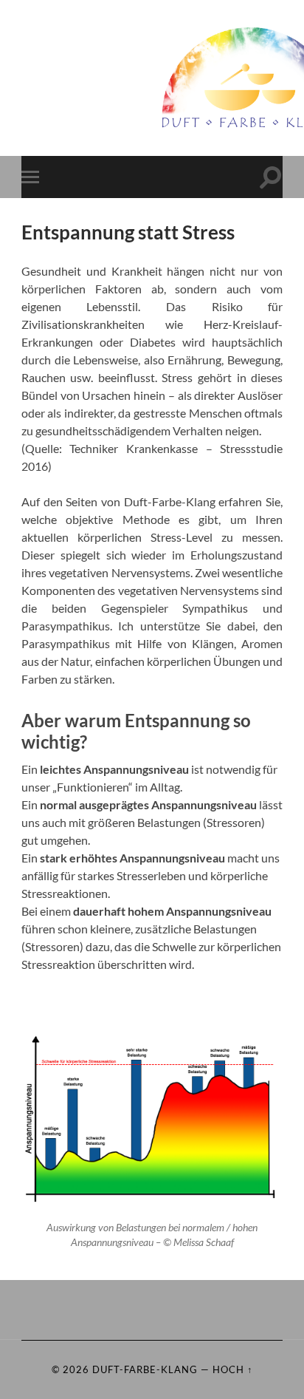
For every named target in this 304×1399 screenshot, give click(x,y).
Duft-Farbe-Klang (145, 1369)
